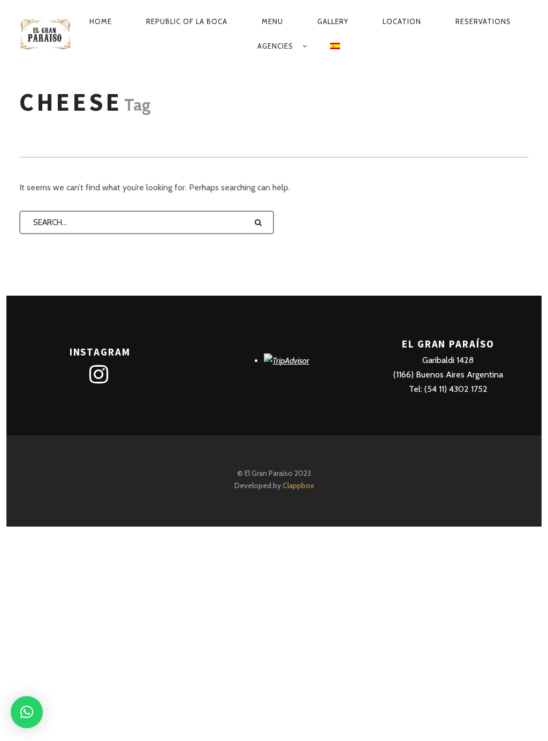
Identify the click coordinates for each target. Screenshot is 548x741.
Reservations (483, 21)
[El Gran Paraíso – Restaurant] (45, 33)
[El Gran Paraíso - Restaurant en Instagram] (99, 375)
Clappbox (298, 485)
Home (100, 21)
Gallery (332, 21)
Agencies (275, 46)
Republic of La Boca (186, 21)
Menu (272, 21)
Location (402, 21)
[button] (27, 712)
